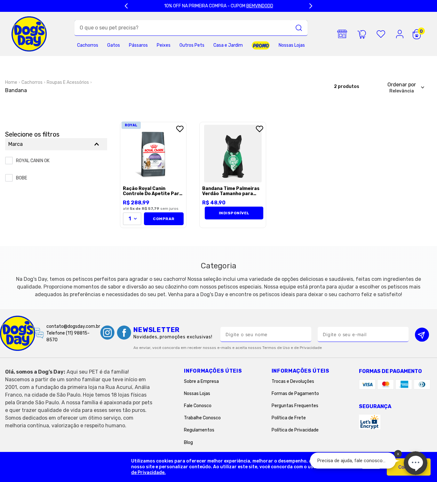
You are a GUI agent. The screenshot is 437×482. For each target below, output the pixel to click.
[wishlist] (381, 34)
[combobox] (191, 28)
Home (11, 82)
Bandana (16, 90)
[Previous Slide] (126, 6)
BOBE (21, 178)
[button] (56, 144)
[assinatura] (361, 34)
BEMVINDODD (259, 6)
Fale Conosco (197, 405)
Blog (188, 442)
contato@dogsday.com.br (73, 326)
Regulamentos (199, 430)
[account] (400, 34)
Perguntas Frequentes (295, 405)
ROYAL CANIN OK (33, 160)
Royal (131, 125)
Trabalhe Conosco (202, 418)
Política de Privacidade (295, 430)
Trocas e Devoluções (293, 381)
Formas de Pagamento (295, 393)
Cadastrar (422, 334)
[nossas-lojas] (342, 34)
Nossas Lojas (197, 393)
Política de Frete (289, 418)
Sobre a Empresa (201, 381)
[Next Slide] (310, 6)
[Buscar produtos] (299, 28)
